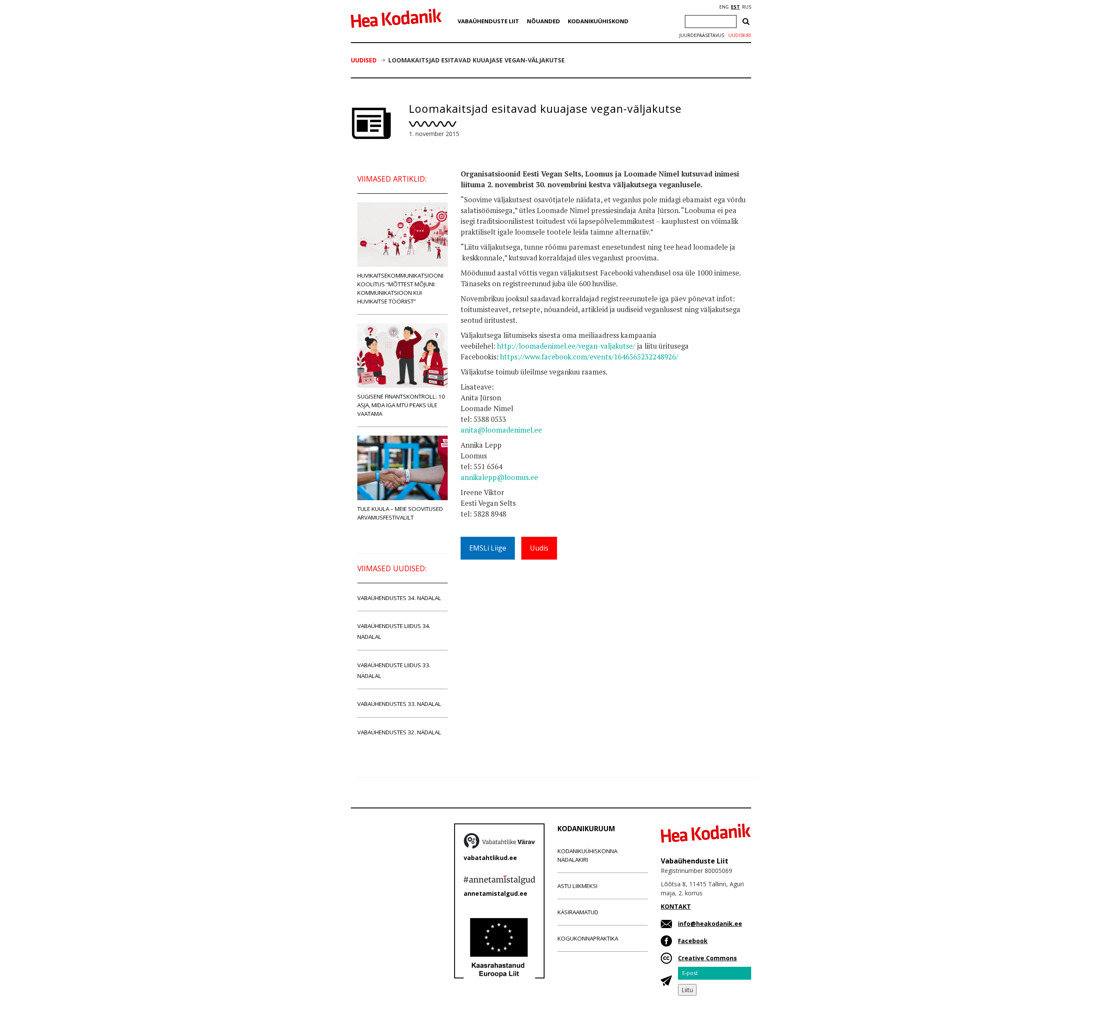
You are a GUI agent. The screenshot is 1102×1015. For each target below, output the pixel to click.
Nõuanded (543, 21)
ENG (724, 7)
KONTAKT (676, 906)
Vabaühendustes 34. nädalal (399, 598)
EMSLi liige (487, 548)
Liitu (687, 990)
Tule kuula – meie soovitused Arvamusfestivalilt (400, 513)
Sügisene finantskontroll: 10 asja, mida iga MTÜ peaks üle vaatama (401, 405)
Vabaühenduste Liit (488, 21)
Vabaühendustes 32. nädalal (399, 732)
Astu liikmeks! (577, 886)
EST (735, 7)
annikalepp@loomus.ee (499, 477)
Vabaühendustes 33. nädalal (399, 704)
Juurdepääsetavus (701, 35)
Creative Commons (707, 958)
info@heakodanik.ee (710, 923)
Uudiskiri (739, 35)
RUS (746, 7)
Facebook (693, 941)
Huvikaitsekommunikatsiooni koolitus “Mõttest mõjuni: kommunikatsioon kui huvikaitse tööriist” (400, 288)
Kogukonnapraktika (587, 938)
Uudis (539, 548)
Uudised (364, 60)
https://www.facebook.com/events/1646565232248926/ (589, 357)
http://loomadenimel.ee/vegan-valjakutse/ (566, 346)
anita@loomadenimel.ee (501, 430)
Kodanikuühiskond (598, 21)
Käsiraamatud (577, 912)
